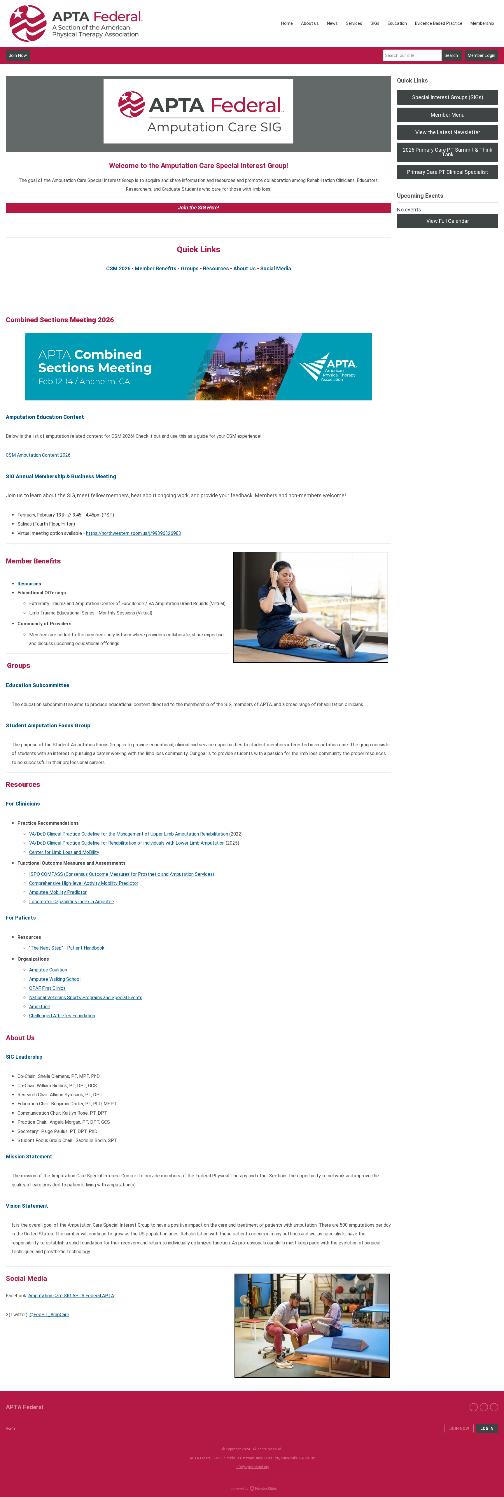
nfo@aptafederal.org (253, 1467)
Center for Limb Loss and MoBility (64, 852)
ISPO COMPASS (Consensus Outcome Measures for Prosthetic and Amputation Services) (121, 874)
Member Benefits (155, 268)
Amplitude (39, 1006)
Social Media (275, 268)
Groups (190, 268)
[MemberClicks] (75, 23)
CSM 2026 (118, 268)
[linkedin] (494, 1407)
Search (451, 55)
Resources (216, 268)
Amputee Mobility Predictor (58, 892)
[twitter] (484, 1407)
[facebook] (474, 1407)
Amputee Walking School (54, 979)
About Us (244, 268)
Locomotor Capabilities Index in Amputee (71, 901)
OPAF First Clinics (47, 988)
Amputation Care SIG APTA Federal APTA (71, 1295)
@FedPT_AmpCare (49, 1314)
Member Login (481, 55)
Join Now (18, 55)
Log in (487, 1428)
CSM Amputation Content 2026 (38, 455)
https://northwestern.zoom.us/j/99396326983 (133, 533)
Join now (459, 1428)
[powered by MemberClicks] (252, 1489)
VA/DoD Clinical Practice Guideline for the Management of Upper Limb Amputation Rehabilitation (128, 834)
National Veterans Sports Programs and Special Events (85, 997)
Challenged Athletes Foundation (62, 1015)
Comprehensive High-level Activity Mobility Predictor (83, 883)
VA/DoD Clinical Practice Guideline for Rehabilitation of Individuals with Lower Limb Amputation (127, 843)
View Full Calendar (447, 221)
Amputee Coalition (48, 970)
